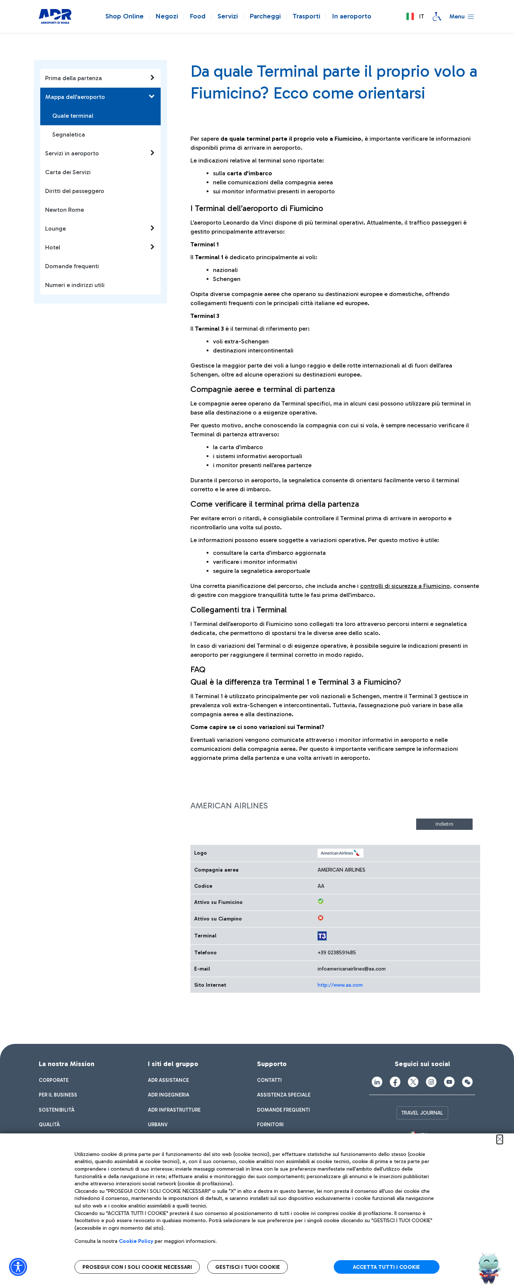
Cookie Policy (136, 1241)
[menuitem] (53, 1080)
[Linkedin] (377, 1082)
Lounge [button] (55, 228)
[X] (413, 1082)
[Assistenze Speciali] (436, 16)
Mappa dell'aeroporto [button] (75, 96)
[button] (415, 16)
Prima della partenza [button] (73, 78)
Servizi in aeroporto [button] (72, 153)
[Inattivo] (321, 918)
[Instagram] (431, 1082)
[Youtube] (449, 1082)
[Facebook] (395, 1082)
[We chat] (467, 1082)
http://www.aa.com (340, 985)
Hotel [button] (52, 247)
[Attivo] (321, 901)
